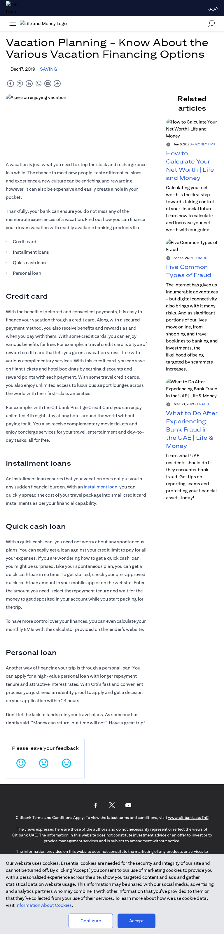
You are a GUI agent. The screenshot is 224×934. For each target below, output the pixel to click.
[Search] (211, 23)
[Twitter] (112, 805)
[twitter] (19, 83)
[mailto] (47, 83)
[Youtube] (128, 805)
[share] (57, 83)
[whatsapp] (38, 83)
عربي (213, 8)
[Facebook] (95, 805)
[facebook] (10, 83)
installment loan (100, 487)
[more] (12, 23)
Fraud (202, 257)
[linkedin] (29, 83)
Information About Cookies (43, 905)
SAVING (48, 69)
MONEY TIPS (205, 144)
